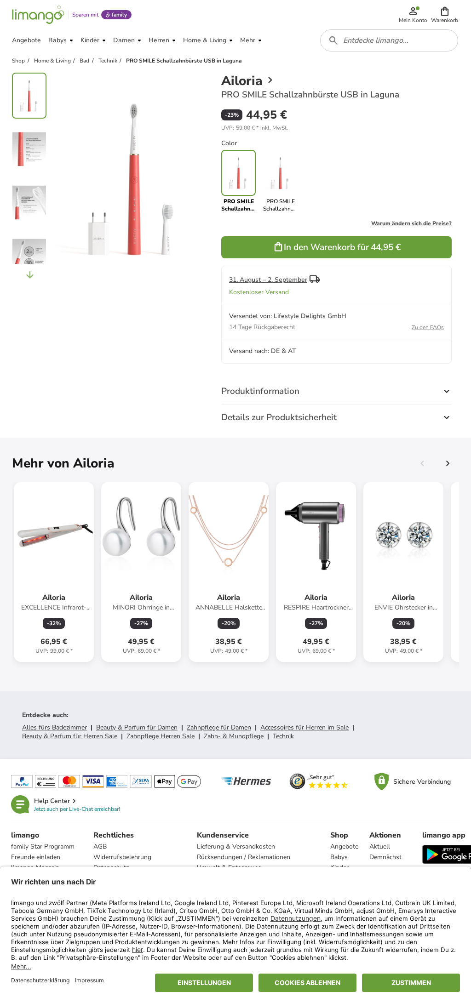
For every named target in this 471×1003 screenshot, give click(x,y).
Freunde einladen (35, 857)
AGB (100, 846)
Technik (283, 736)
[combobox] (389, 40)
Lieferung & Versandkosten (236, 846)
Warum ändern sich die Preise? (411, 223)
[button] (444, 15)
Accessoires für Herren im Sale (304, 727)
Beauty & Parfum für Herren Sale (69, 736)
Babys (339, 857)
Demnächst (385, 857)
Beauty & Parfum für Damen (137, 727)
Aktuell (379, 846)
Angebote (344, 846)
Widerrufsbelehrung (122, 857)
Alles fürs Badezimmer (54, 727)
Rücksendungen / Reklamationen (243, 857)
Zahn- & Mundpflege (234, 736)
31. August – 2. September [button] (268, 279)
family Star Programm (43, 846)
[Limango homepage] (38, 15)
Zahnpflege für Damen (219, 727)
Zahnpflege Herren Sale (160, 736)
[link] (280, 181)
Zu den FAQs (428, 327)
